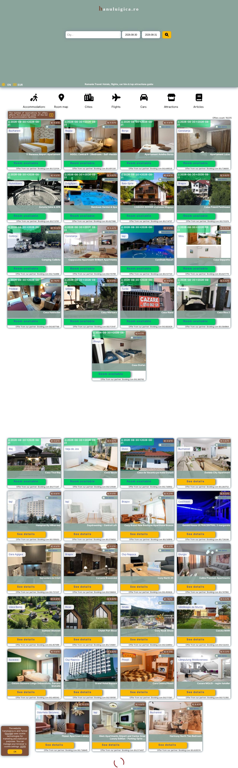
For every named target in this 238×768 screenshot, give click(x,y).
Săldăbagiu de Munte (190, 606)
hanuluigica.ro (119, 9)
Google (8, 733)
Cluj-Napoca (129, 554)
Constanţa (184, 130)
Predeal (13, 288)
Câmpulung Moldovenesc (193, 659)
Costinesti (184, 501)
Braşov (182, 183)
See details (196, 481)
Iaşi (124, 236)
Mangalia (127, 765)
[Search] (166, 35)
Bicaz (68, 606)
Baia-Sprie (128, 183)
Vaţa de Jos (72, 448)
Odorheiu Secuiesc (20, 712)
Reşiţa (68, 130)
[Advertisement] (119, 411)
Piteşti (97, 341)
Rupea (12, 765)
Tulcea (182, 288)
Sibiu (181, 236)
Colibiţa (13, 236)
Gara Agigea (16, 554)
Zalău (181, 712)
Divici (125, 448)
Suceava (13, 659)
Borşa (125, 130)
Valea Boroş (15, 606)
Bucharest (14, 130)
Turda (125, 288)
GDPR (23, 746)
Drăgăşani (71, 183)
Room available (26, 163)
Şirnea (69, 288)
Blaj (11, 448)
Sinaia (125, 606)
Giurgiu (182, 554)
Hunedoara (15, 183)
